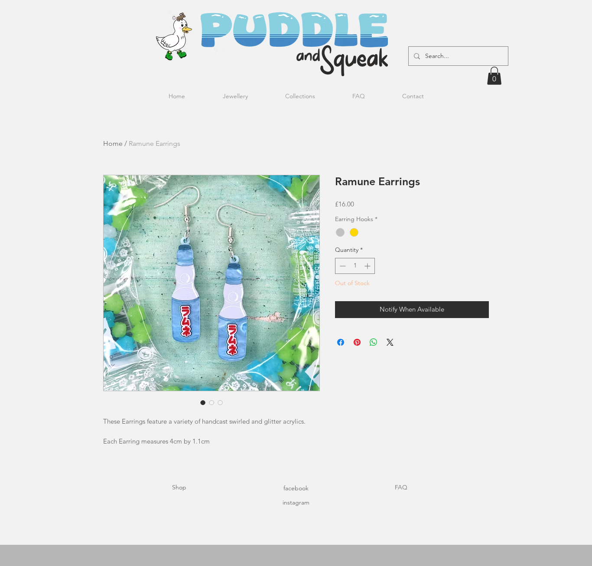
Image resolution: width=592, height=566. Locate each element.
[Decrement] (341, 265)
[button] (494, 76)
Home (113, 143)
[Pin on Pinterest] (357, 342)
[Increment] (368, 265)
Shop (179, 487)
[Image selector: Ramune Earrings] (202, 402)
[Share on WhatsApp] (373, 342)
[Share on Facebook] (340, 342)
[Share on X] (390, 342)
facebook (296, 488)
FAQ (401, 487)
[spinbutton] (355, 265)
